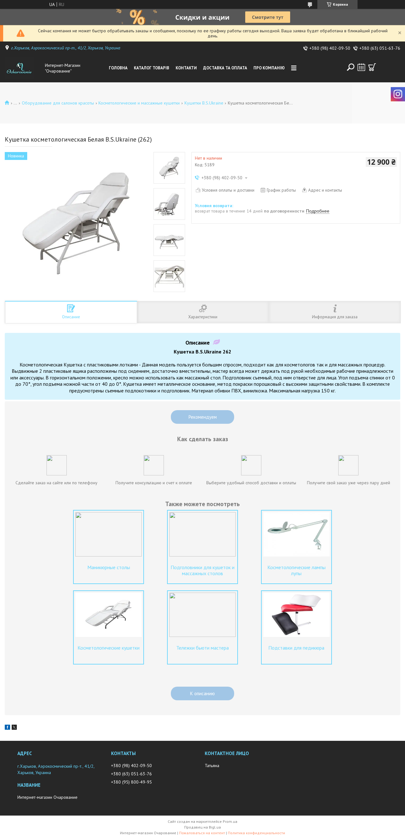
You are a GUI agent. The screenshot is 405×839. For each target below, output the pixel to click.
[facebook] (7, 728)
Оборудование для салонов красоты (58, 102)
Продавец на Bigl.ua (202, 827)
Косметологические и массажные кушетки (139, 102)
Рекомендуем (203, 417)
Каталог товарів (151, 68)
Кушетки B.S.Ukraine (203, 102)
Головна (118, 68)
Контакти (186, 68)
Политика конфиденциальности (256, 832)
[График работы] (361, 67)
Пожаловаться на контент (202, 832)
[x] (14, 728)
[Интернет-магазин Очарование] (23, 68)
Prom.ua (230, 821)
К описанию (202, 693)
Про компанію (269, 68)
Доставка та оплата (225, 68)
